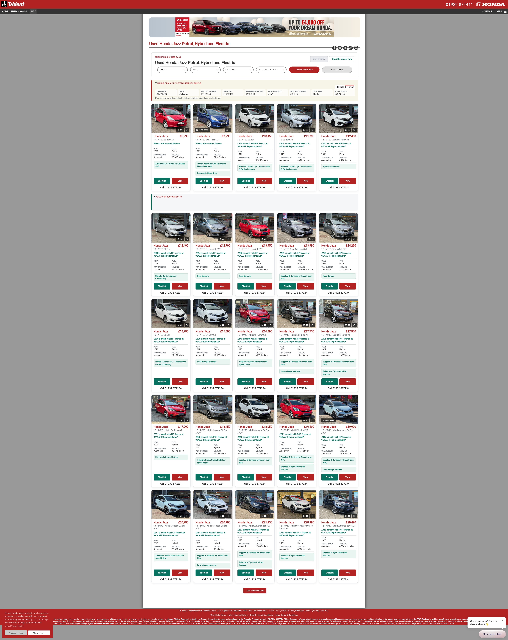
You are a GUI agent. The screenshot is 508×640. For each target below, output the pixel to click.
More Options (337, 70)
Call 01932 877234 (171, 187)
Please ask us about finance (167, 143)
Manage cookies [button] (16, 633)
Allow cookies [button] (39, 633)
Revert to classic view (342, 59)
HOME (5, 11)
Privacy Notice (227, 615)
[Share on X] (339, 47)
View (180, 181)
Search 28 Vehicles (304, 70)
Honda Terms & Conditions (286, 615)
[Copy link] (350, 47)
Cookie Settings (241, 615)
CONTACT (487, 11)
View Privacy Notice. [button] (14, 626)
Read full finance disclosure (442, 623)
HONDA (23, 11)
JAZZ (33, 11)
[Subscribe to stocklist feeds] (345, 47)
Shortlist (162, 181)
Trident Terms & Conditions (261, 615)
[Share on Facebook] (334, 47)
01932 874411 (459, 4)
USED (14, 11)
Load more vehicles (255, 590)
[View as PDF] (356, 47)
